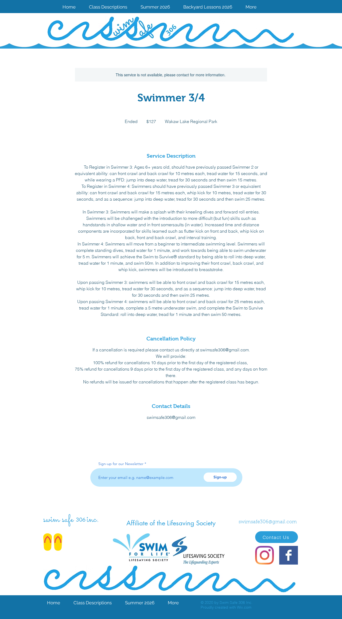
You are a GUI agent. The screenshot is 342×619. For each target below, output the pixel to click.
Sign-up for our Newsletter (120, 464)
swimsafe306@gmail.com (268, 522)
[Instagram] (264, 555)
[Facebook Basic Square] (288, 555)
